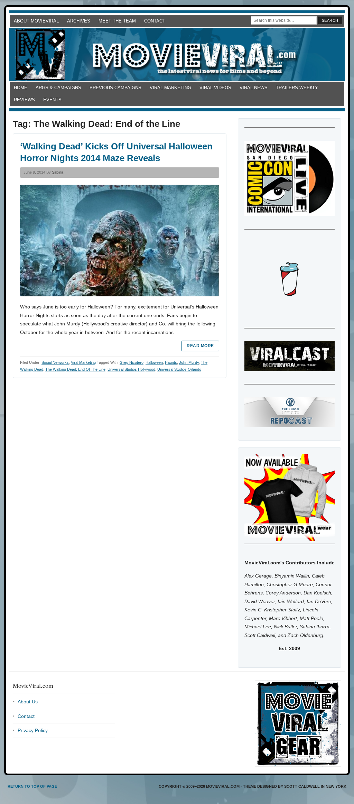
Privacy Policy (33, 730)
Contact (154, 21)
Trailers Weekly (297, 87)
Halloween (154, 362)
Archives (78, 21)
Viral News (254, 87)
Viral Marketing (170, 87)
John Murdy (189, 362)
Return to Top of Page (32, 786)
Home (20, 87)
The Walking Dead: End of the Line (75, 369)
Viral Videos (215, 87)
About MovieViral (36, 21)
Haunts (171, 362)
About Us (28, 701)
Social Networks (55, 362)
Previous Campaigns (115, 87)
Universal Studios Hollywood (131, 369)
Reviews (24, 99)
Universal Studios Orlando (179, 369)
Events (52, 99)
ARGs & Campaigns (58, 87)
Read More (200, 345)
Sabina (57, 172)
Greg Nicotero (131, 362)
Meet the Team (117, 21)
